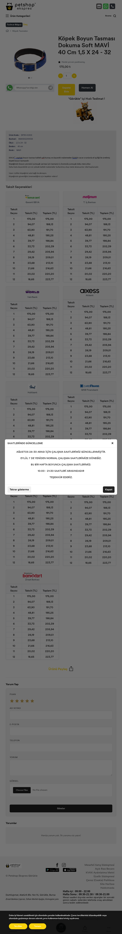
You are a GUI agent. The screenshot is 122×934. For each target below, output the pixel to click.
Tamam (37, 926)
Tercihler (18, 926)
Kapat (108, 489)
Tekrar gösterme (19, 489)
